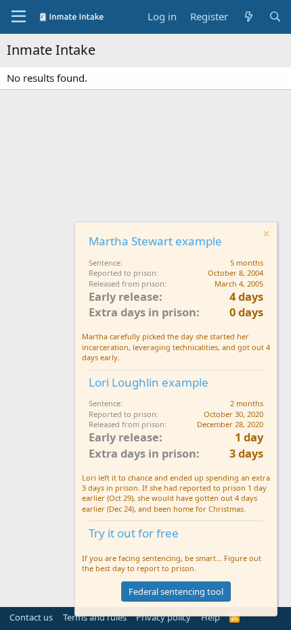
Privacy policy (163, 617)
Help (210, 617)
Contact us (31, 617)
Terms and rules (95, 617)
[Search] (275, 16)
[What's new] (248, 16)
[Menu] (19, 17)
